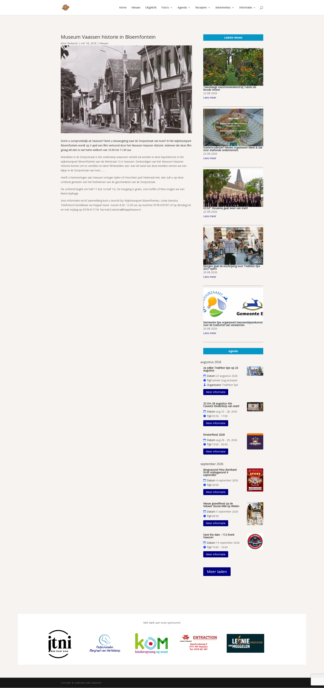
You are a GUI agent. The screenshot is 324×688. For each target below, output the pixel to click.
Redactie (72, 43)
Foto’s (165, 7)
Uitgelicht (151, 7)
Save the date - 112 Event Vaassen (218, 536)
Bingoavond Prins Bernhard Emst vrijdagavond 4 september (220, 472)
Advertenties (223, 7)
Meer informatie (216, 392)
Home (123, 7)
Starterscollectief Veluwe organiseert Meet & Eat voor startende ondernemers (232, 149)
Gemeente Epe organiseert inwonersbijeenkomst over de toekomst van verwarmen (233, 324)
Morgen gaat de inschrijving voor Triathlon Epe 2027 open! (231, 267)
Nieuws (135, 7)
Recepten (201, 7)
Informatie (245, 7)
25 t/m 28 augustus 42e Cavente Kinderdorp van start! (221, 405)
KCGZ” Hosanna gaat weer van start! (225, 208)
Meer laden (217, 571)
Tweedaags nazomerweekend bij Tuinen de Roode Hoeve (229, 88)
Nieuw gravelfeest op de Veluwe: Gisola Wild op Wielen (221, 505)
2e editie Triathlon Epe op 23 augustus (220, 369)
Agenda (182, 7)
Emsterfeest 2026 (214, 434)
